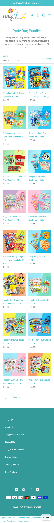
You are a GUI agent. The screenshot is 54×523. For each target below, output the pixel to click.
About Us (9, 427)
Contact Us (10, 442)
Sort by (6, 56)
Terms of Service (12, 464)
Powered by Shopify (34, 506)
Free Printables (11, 472)
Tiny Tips (9, 419)
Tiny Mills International (14, 449)
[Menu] (49, 15)
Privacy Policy (11, 457)
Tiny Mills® (23, 506)
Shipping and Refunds (14, 434)
